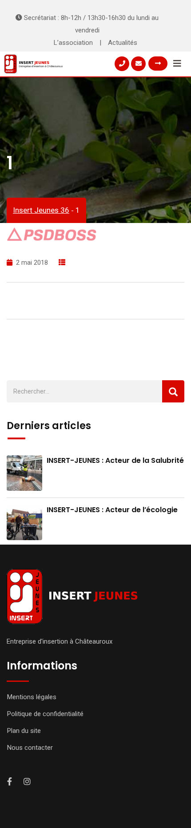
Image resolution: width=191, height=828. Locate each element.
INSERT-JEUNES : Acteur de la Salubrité (115, 460)
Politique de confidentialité (45, 714)
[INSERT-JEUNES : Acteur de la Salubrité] (24, 473)
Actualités (122, 43)
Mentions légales (31, 697)
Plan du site (24, 731)
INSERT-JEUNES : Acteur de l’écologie (112, 510)
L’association (73, 43)
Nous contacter (30, 748)
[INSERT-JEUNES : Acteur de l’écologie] (24, 522)
